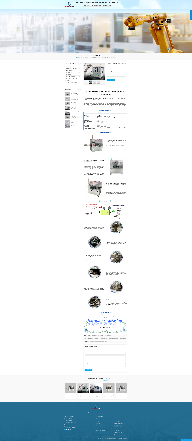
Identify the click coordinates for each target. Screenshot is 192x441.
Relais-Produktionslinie (69, 74)
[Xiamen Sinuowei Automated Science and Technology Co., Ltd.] (69, 4)
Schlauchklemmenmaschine (89, 338)
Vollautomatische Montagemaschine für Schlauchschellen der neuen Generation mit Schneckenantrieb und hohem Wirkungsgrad (75, 94)
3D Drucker (67, 80)
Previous (62, 390)
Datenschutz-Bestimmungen (100, 430)
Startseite (66, 14)
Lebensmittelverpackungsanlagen (71, 68)
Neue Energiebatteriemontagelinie (72, 82)
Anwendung (79, 14)
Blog (95, 14)
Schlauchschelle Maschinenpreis (119, 423)
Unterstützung (88, 14)
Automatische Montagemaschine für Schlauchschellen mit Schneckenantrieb (99, 335)
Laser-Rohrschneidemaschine (71, 86)
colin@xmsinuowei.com (97, 5)
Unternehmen (98, 418)
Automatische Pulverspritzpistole (71, 78)
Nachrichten (98, 423)
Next (130, 390)
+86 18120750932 (69, 418)
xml (96, 428)
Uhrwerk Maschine (69, 70)
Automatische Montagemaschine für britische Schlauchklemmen (97, 341)
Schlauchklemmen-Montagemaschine (101, 338)
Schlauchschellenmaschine (70, 66)
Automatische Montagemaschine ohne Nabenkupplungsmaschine (75, 126)
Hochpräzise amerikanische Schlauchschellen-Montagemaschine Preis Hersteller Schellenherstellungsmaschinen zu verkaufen (75, 112)
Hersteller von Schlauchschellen (119, 421)
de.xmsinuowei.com (107, 5)
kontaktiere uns (114, 14)
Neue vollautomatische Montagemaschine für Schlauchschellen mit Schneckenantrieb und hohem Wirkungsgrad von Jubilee (75, 99)
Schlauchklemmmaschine (118, 432)
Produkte (73, 14)
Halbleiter (67, 84)
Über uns (100, 14)
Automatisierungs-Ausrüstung (71, 76)
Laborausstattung (69, 72)
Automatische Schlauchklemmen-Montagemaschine (117, 338)
